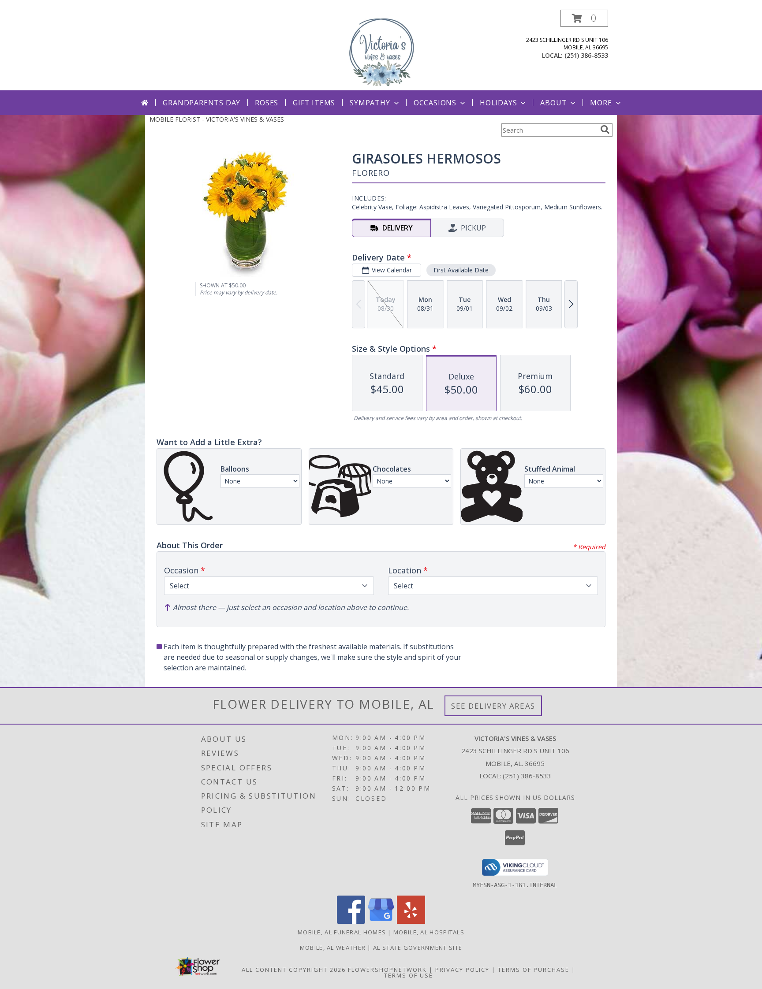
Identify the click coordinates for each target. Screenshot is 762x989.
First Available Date (461, 270)
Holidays (498, 103)
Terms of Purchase (533, 970)
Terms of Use (408, 975)
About (553, 103)
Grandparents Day (201, 103)
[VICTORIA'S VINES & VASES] (381, 50)
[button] (584, 18)
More (601, 103)
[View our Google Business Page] (381, 921)
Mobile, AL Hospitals (428, 932)
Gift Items (314, 103)
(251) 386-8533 (586, 55)
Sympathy (370, 103)
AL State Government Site (417, 948)
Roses (266, 103)
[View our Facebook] (351, 921)
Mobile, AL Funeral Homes (342, 932)
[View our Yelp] (411, 921)
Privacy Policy (462, 970)
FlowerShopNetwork (387, 970)
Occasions (435, 103)
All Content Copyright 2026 (294, 970)
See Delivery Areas (493, 706)
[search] (605, 129)
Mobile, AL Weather (333, 948)
